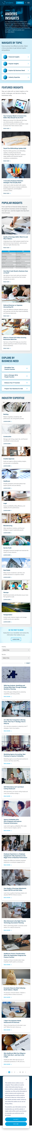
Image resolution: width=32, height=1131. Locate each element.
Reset (28, 663)
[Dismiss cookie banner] (26, 1080)
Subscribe (16, 639)
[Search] (25, 2)
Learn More (6, 421)
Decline (16, 1124)
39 (20, 1072)
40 (22, 1072)
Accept (16, 1119)
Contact (20, 2)
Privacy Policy (8, 1103)
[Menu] (28, 2)
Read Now (6, 128)
